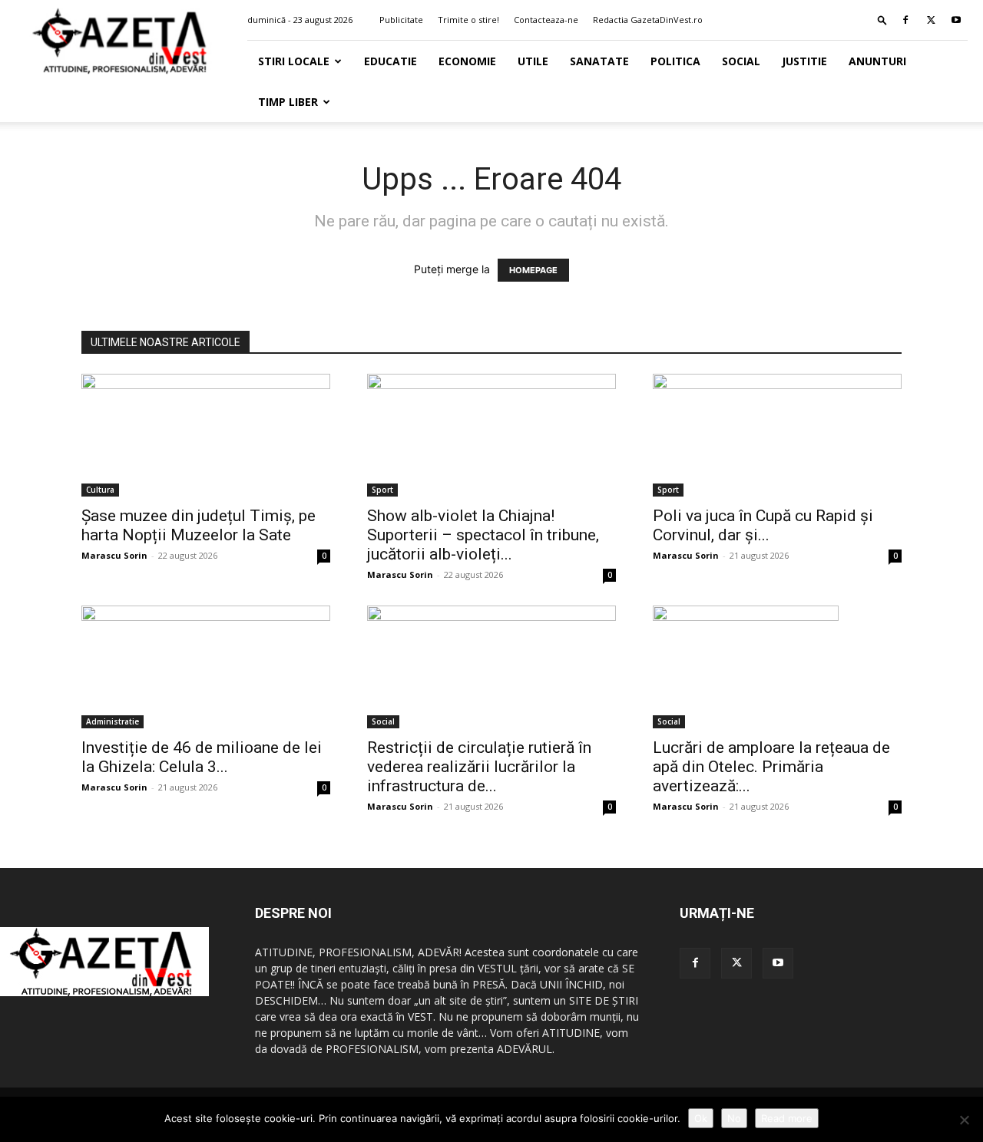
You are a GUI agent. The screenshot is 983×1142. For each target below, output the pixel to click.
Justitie (804, 61)
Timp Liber (288, 101)
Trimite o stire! (468, 19)
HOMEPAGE (533, 270)
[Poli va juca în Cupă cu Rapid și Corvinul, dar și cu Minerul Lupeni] (777, 435)
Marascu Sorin (114, 555)
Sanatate (599, 61)
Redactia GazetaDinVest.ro (648, 19)
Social (741, 61)
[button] (882, 19)
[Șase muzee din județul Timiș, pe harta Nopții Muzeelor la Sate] (205, 435)
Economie (467, 61)
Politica (675, 61)
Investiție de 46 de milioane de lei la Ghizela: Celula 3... (201, 757)
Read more (787, 1118)
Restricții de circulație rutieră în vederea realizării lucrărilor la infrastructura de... (479, 766)
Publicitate (401, 19)
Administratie (112, 721)
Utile (533, 61)
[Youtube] (956, 20)
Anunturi (877, 61)
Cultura (100, 489)
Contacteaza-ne (546, 19)
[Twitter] (930, 20)
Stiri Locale (293, 61)
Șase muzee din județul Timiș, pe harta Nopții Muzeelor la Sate (198, 525)
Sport (382, 489)
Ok (700, 1118)
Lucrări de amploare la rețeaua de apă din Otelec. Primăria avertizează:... (771, 766)
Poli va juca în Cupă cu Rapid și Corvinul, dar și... (763, 525)
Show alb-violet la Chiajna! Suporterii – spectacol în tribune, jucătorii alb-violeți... (483, 535)
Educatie (390, 61)
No (734, 1118)
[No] (963, 1119)
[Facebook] (905, 20)
